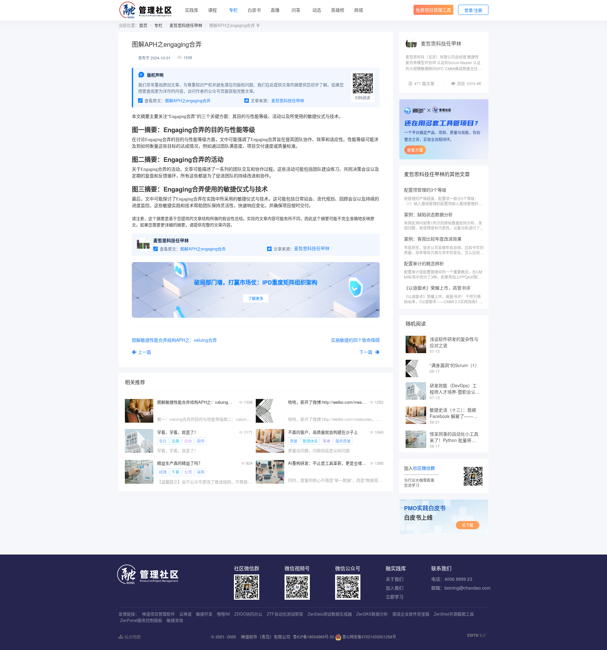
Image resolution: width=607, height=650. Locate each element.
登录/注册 (473, 10)
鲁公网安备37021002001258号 (368, 636)
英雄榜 (337, 10)
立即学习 (394, 596)
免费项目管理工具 (433, 10)
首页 (143, 25)
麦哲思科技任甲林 (185, 25)
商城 (358, 10)
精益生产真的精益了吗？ (179, 463)
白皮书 (254, 10)
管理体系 (310, 441)
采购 (201, 472)
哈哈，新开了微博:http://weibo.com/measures (327, 402)
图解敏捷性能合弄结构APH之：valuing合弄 (196, 402)
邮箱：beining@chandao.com (461, 588)
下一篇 (366, 352)
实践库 (191, 10)
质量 (293, 441)
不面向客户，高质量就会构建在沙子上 (323, 432)
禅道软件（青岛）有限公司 (265, 637)
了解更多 (255, 298)
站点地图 (132, 637)
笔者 (326, 441)
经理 (163, 472)
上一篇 (144, 352)
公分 (188, 441)
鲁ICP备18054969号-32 (313, 636)
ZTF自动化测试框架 (285, 614)
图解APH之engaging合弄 (188, 100)
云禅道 (185, 614)
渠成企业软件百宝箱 (410, 614)
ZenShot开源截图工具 (454, 614)
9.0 (476, 635)
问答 (295, 10)
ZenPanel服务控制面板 (141, 620)
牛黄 (175, 472)
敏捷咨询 (175, 620)
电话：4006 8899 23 (451, 579)
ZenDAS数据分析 (372, 614)
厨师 (201, 441)
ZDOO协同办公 (248, 614)
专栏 (233, 10)
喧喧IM (223, 614)
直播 (275, 10)
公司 (188, 472)
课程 (212, 10)
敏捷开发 (204, 614)
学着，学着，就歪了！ (177, 432)
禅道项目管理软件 (158, 614)
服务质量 (343, 441)
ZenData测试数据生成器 (330, 614)
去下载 (467, 525)
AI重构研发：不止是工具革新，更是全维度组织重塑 (327, 463)
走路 (175, 441)
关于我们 (394, 579)
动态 (316, 10)
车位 (163, 441)
